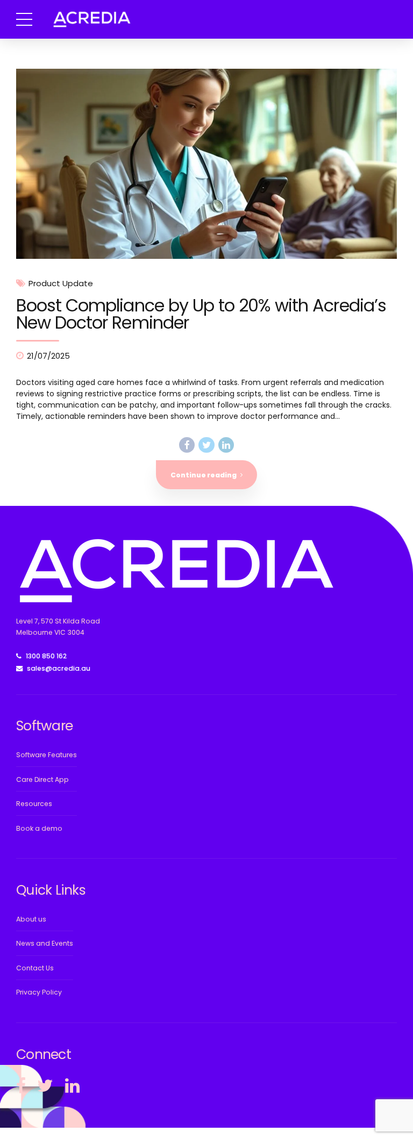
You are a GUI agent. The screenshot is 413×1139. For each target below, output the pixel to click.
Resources (34, 803)
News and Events (44, 943)
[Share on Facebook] (187, 445)
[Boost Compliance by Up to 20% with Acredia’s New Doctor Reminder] (206, 164)
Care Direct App (42, 779)
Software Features (46, 754)
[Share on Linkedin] (226, 445)
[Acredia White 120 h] (175, 571)
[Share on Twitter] (206, 445)
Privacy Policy (39, 992)
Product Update (61, 284)
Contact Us (35, 968)
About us (31, 919)
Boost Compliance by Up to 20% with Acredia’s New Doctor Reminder (201, 314)
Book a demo (39, 828)
